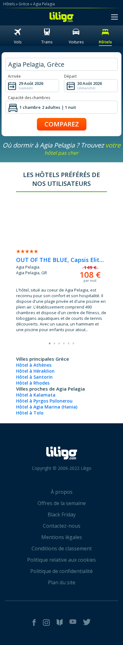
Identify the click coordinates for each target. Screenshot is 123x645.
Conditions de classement (62, 548)
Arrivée (14, 76)
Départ (70, 76)
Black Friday (62, 514)
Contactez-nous (61, 525)
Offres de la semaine (62, 503)
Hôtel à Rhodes (33, 383)
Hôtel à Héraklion (35, 371)
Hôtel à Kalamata (36, 395)
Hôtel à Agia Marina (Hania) (46, 407)
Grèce (24, 4)
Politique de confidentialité (61, 571)
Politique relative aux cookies (61, 559)
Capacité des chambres (29, 97)
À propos (62, 491)
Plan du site (61, 582)
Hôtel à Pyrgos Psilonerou (44, 401)
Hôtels (9, 4)
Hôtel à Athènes (33, 365)
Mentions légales (61, 537)
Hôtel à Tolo (30, 413)
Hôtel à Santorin (34, 377)
